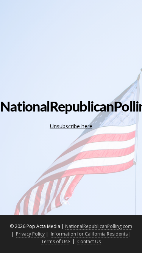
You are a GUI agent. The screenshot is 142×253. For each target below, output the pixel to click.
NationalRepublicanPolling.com (98, 226)
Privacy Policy (30, 234)
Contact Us (89, 241)
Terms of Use (55, 241)
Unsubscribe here (71, 126)
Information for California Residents (89, 234)
